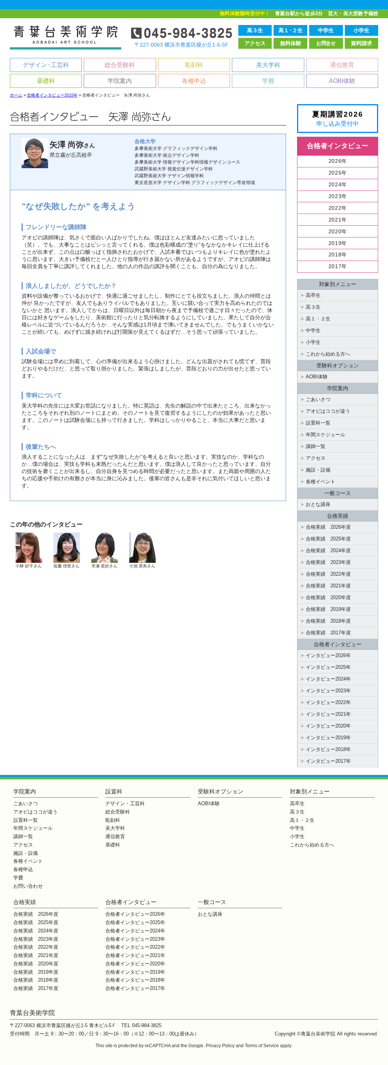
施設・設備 (318, 470)
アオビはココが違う (328, 411)
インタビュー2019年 (328, 737)
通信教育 (342, 65)
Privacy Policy (220, 1045)
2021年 (338, 220)
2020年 (338, 231)
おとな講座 (318, 504)
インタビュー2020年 (328, 726)
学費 (268, 81)
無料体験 (290, 43)
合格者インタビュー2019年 (135, 972)
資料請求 (361, 43)
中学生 (326, 30)
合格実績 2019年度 (328, 609)
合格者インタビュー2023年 (135, 939)
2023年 (338, 196)
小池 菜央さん (142, 566)
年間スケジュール (325, 434)
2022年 (338, 208)
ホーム (16, 95)
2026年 (338, 161)
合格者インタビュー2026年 (135, 914)
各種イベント (320, 481)
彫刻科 (194, 65)
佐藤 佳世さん (66, 566)
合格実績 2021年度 (328, 586)
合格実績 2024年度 (328, 550)
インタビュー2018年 (328, 749)
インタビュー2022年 (328, 702)
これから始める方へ (328, 354)
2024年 (338, 184)
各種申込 (194, 81)
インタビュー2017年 (328, 761)
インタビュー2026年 (328, 655)
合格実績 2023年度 (328, 562)
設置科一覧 (318, 423)
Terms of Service (262, 1045)
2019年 (338, 243)
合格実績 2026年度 (328, 527)
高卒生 (313, 295)
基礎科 (46, 81)
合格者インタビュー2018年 (135, 980)
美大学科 (268, 65)
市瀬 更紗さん (104, 566)
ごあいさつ (318, 399)
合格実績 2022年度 (328, 574)
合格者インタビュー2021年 (135, 955)
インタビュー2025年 (328, 667)
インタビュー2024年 (328, 679)
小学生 (361, 30)
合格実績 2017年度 (328, 633)
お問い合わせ (28, 886)
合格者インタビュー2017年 (135, 988)
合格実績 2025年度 (328, 539)
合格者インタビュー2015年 (52, 95)
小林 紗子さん (29, 566)
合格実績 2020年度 (328, 597)
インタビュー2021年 (328, 714)
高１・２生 (318, 319)
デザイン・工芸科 (125, 803)
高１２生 (290, 30)
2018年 (338, 255)
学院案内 (120, 81)
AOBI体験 (342, 81)
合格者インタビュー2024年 (135, 931)
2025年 (338, 173)
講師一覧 (315, 446)
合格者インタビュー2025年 (135, 922)
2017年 (338, 266)
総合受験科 (120, 65)
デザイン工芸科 (46, 65)
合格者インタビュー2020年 (135, 964)
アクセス (255, 43)
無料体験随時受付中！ (245, 13)
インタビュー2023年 (328, 690)
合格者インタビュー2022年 (135, 947)
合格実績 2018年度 (328, 621)
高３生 (255, 30)
